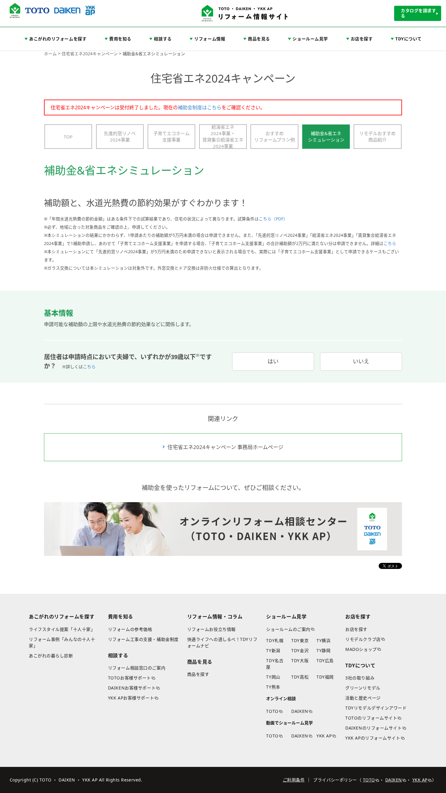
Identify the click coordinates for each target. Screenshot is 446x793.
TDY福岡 (325, 677)
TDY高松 (300, 677)
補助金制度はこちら (199, 107)
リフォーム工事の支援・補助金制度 (143, 639)
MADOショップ (361, 649)
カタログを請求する (418, 13)
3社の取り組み (359, 678)
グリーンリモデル (362, 688)
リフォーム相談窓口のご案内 (136, 668)
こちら (389, 243)
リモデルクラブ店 (362, 639)
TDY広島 (325, 660)
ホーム (50, 53)
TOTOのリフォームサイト (371, 718)
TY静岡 (323, 650)
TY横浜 (323, 640)
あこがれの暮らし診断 (51, 656)
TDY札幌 (274, 640)
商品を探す (198, 674)
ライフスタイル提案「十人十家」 (62, 629)
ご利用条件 (294, 780)
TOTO (272, 711)
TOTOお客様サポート (129, 678)
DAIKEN (299, 711)
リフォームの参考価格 (130, 629)
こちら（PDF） (273, 219)
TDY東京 (300, 640)
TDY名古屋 (274, 664)
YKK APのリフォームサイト (372, 738)
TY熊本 (273, 687)
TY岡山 (273, 677)
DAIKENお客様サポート (132, 688)
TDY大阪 (300, 660)
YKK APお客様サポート (131, 698)
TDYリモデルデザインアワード (376, 708)
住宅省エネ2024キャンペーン (90, 53)
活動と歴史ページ (362, 698)
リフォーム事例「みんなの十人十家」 (62, 642)
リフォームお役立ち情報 (211, 629)
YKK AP (324, 736)
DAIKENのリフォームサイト (373, 728)
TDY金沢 (300, 650)
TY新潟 (273, 650)
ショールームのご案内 (288, 629)
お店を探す (356, 629)
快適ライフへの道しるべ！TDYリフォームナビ (222, 642)
